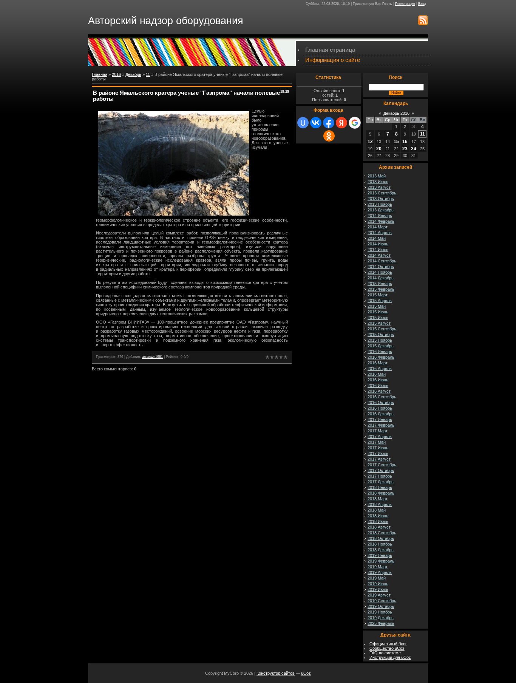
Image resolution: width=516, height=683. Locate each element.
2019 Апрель (380, 572)
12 (370, 141)
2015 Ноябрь (380, 340)
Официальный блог (388, 643)
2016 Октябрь (381, 402)
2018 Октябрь (381, 538)
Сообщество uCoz (387, 648)
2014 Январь (380, 215)
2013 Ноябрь (380, 204)
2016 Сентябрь (382, 397)
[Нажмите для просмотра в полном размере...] (173, 214)
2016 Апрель (380, 368)
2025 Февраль (381, 623)
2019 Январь (380, 555)
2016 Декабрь (381, 414)
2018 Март (378, 498)
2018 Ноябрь (380, 544)
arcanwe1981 (152, 357)
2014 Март (378, 227)
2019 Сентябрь (382, 600)
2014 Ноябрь (380, 272)
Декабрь (133, 74)
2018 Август (379, 527)
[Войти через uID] (303, 122)
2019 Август (379, 595)
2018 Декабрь (381, 549)
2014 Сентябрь (382, 261)
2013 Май (377, 176)
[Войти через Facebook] (328, 122)
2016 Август (379, 391)
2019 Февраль (381, 561)
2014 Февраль (381, 221)
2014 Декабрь (381, 278)
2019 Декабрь (381, 617)
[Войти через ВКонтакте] (315, 122)
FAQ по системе (385, 653)
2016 (116, 74)
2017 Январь (380, 419)
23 (405, 148)
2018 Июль (378, 521)
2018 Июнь (378, 515)
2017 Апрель (380, 436)
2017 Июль (378, 453)
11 (148, 74)
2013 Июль (378, 181)
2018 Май (377, 510)
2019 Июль (378, 589)
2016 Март (378, 363)
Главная (99, 74)
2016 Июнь (378, 380)
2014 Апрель (380, 232)
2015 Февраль (381, 289)
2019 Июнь (378, 583)
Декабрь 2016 (396, 113)
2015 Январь (380, 283)
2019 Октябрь (381, 606)
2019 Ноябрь (380, 612)
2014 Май (377, 238)
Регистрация (405, 4)
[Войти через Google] (355, 123)
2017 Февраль (381, 425)
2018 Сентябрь (382, 532)
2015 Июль (378, 317)
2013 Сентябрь (382, 193)
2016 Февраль (381, 357)
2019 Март (378, 566)
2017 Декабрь (381, 481)
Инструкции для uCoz (390, 657)
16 (405, 141)
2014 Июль (378, 249)
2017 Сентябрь (382, 465)
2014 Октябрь (381, 266)
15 (396, 141)
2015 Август (379, 323)
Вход (422, 4)
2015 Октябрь (381, 334)
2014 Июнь (378, 244)
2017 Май (377, 442)
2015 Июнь (378, 312)
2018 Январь (380, 487)
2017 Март (378, 431)
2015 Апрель (380, 300)
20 (379, 148)
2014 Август (379, 255)
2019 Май (377, 578)
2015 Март (378, 295)
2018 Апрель (380, 504)
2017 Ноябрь (380, 476)
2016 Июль (378, 385)
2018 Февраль (381, 493)
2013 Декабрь (381, 210)
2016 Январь (380, 351)
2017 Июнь (378, 448)
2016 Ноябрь (380, 408)
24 (413, 148)
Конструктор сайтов (275, 673)
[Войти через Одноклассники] (329, 136)
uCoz (306, 673)
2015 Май (377, 306)
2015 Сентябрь (382, 329)
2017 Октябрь (381, 470)
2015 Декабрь (381, 346)
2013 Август (379, 187)
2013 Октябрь (381, 198)
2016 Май (377, 374)
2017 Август (379, 459)
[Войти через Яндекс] (341, 122)
